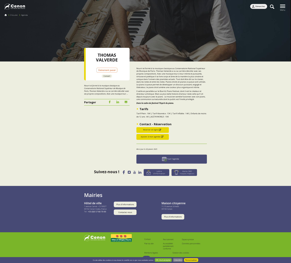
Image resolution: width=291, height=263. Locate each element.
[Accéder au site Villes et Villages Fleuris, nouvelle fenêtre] (121, 238)
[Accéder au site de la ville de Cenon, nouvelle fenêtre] (94, 238)
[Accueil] (15, 7)
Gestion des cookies (180, 253)
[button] (282, 7)
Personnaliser (191, 260)
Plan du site (149, 243)
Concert (107, 76)
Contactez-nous (125, 212)
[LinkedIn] (117, 102)
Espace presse (188, 239)
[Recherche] (272, 7)
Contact (147, 239)
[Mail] (126, 102)
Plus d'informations (125, 204)
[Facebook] (109, 102)
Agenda (24, 15)
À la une (14, 15)
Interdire (178, 260)
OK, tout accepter (163, 260)
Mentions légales (151, 253)
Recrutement (168, 239)
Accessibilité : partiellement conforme (168, 246)
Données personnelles (191, 243)
